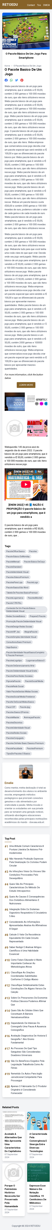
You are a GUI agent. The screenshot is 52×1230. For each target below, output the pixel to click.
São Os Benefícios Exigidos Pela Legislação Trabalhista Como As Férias (27, 1064)
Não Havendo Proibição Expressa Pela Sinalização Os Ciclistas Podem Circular (28, 862)
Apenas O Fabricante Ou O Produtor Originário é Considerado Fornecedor (29, 1090)
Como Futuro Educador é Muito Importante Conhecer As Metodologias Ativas (26, 963)
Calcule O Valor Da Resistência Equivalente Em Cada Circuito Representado (24, 938)
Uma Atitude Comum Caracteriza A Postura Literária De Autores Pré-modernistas (26, 849)
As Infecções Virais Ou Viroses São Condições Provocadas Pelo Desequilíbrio (27, 875)
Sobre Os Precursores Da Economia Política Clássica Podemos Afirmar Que (29, 1001)
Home (7, 66)
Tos (39, 5)
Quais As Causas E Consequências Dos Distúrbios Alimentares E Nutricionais (26, 900)
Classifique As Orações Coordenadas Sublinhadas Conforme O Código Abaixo (24, 976)
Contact (31, 5)
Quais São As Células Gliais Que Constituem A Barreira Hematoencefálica (27, 1014)
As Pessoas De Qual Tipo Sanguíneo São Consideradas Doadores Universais (25, 1052)
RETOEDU (10, 5)
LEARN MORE (26, 385)
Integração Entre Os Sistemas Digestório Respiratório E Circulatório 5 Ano (28, 913)
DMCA (46, 5)
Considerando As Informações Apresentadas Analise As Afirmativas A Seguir (28, 925)
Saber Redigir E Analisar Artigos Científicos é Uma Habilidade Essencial (25, 950)
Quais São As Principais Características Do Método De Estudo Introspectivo (24, 887)
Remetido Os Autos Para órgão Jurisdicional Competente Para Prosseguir (26, 1077)
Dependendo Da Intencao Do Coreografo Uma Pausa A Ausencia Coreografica (28, 1026)
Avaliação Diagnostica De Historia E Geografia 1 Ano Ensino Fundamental (29, 1039)
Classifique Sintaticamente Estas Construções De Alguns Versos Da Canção (28, 988)
